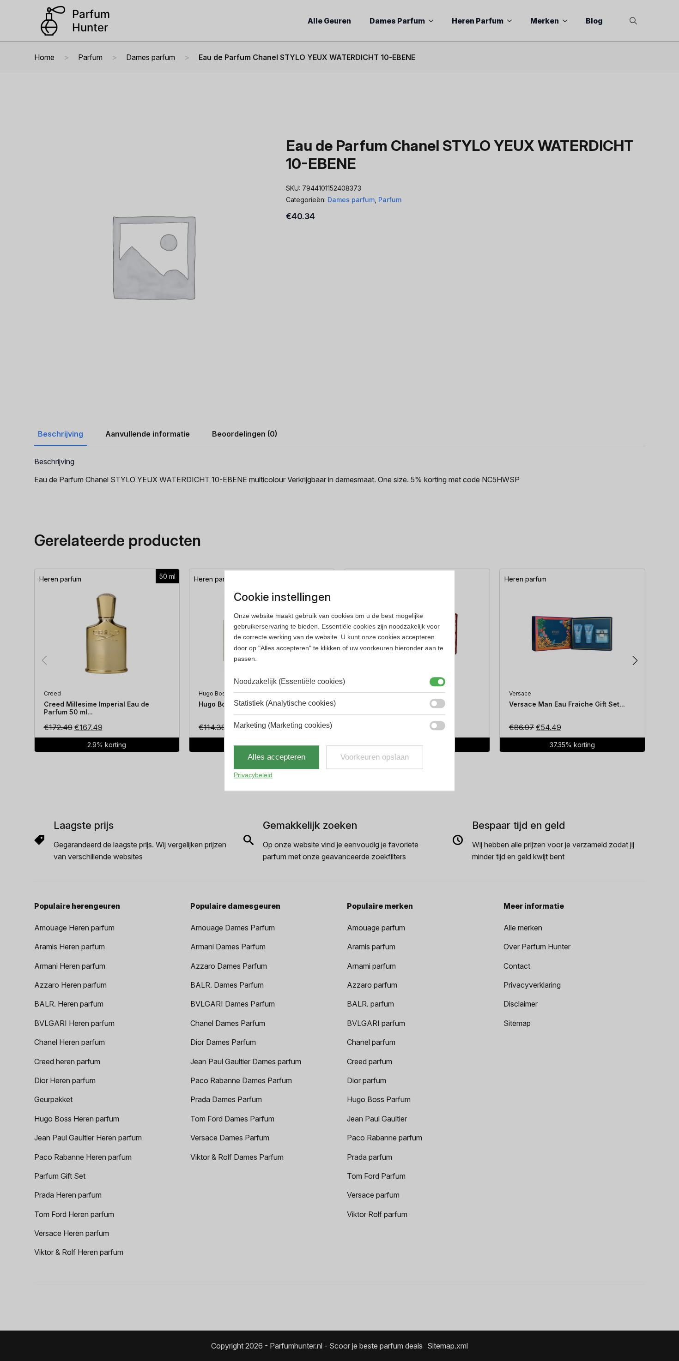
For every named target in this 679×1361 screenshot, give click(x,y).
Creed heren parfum (67, 1061)
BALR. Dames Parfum (227, 984)
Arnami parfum (371, 966)
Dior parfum (366, 1080)
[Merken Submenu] (567, 21)
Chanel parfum (371, 1042)
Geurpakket (53, 1099)
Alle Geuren (329, 20)
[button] (635, 660)
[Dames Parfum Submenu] (434, 21)
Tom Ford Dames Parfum (232, 1118)
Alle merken (522, 927)
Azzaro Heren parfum (70, 984)
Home (44, 57)
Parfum (90, 57)
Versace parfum (373, 1194)
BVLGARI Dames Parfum (232, 1003)
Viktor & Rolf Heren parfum (78, 1252)
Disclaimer (520, 1003)
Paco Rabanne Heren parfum (83, 1157)
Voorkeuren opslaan (374, 757)
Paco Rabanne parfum (384, 1137)
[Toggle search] (633, 21)
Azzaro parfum (372, 984)
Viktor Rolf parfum (377, 1214)
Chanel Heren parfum (69, 1042)
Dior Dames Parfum (223, 1042)
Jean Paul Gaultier (377, 1118)
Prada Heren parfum (68, 1194)
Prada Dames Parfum (226, 1099)
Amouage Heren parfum (74, 927)
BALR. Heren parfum (68, 1003)
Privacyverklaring (532, 984)
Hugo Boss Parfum (379, 1099)
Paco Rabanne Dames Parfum (241, 1080)
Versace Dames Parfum (229, 1137)
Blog (594, 20)
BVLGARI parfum (376, 1023)
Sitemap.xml (447, 1345)
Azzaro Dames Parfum (228, 966)
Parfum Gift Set (59, 1176)
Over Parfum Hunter (536, 946)
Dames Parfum (397, 20)
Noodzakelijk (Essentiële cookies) (289, 681)
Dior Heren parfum (65, 1080)
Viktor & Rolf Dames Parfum (237, 1157)
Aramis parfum (371, 946)
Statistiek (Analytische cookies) (285, 703)
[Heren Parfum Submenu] (512, 21)
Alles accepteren (276, 757)
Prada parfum (369, 1157)
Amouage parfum (376, 927)
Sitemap (517, 1023)
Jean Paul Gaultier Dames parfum (245, 1061)
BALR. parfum (370, 1003)
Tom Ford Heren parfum (74, 1214)
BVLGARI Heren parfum (74, 1023)
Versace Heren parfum (71, 1233)
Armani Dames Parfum (228, 946)
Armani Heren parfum (69, 966)
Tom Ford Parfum (376, 1176)
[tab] (60, 433)
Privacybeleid (253, 775)
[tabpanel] (339, 471)
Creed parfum (369, 1061)
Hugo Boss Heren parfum (76, 1118)
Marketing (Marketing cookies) (283, 725)
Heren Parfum (477, 20)
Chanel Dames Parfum (227, 1023)
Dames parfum (150, 57)
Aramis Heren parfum (69, 946)
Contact (516, 966)
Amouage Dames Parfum (232, 927)
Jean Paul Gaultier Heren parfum (88, 1137)
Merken (544, 20)
